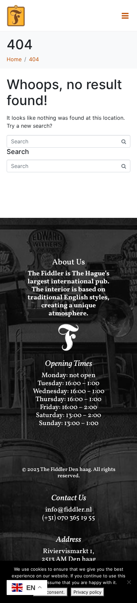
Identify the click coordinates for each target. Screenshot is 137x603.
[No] (128, 582)
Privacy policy (87, 592)
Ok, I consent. (50, 592)
